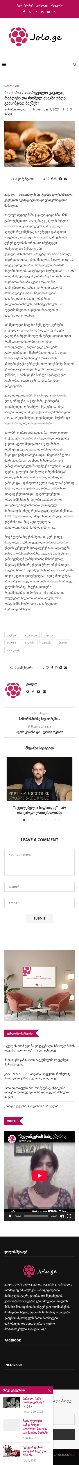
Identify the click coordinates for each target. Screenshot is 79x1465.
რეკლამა (57, 5)
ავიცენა (46, 642)
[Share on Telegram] (60, 179)
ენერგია (12, 635)
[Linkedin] (42, 12)
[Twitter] (29, 12)
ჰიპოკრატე (14, 650)
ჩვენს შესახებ (25, 5)
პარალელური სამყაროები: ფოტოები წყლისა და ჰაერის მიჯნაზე (35, 1426)
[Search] (74, 64)
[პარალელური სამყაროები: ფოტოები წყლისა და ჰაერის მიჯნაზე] (11, 1425)
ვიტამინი (29, 642)
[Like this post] (47, 179)
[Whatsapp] (55, 12)
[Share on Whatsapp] (55, 179)
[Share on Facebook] (52, 179)
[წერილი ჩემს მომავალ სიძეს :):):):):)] (11, 1402)
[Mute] (62, 1216)
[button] (10, 788)
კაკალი (49, 635)
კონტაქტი (42, 5)
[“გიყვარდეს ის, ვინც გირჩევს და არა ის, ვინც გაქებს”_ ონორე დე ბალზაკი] (11, 1451)
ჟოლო (21, 109)
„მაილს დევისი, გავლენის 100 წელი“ (31, 1106)
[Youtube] (48, 12)
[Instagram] (36, 12)
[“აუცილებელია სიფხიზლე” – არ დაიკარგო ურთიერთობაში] (39, 779)
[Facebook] (24, 12)
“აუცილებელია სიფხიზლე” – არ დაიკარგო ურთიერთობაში (39, 810)
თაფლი (11, 642)
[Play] (10, 1216)
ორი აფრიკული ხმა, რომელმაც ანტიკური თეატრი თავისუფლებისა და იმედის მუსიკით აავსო (36, 1092)
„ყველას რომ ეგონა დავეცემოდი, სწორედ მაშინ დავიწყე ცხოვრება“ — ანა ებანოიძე (39, 1048)
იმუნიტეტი (31, 635)
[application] (39, 1176)
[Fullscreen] (69, 1216)
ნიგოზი (63, 642)
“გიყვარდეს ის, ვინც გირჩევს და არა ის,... (34, 1451)
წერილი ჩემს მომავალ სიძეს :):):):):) (33, 1402)
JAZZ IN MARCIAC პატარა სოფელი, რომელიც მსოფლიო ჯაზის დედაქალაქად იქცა (37, 1076)
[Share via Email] (65, 179)
